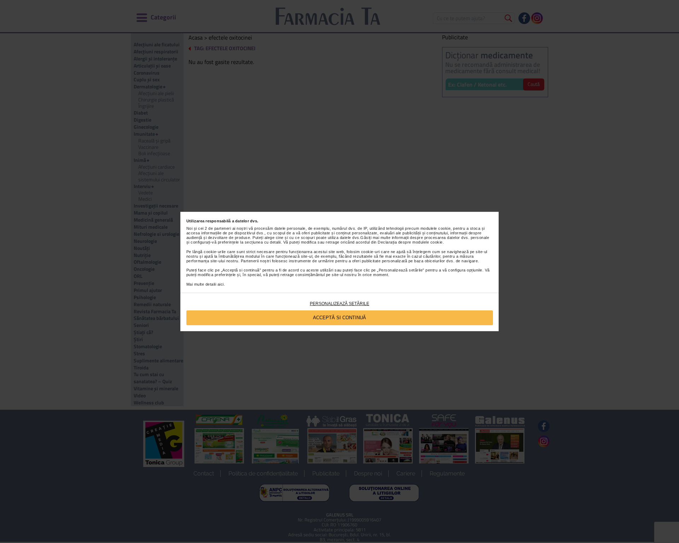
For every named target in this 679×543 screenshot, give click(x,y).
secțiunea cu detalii (263, 242)
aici (220, 284)
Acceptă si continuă (339, 317)
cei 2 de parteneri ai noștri (222, 228)
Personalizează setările (339, 303)
